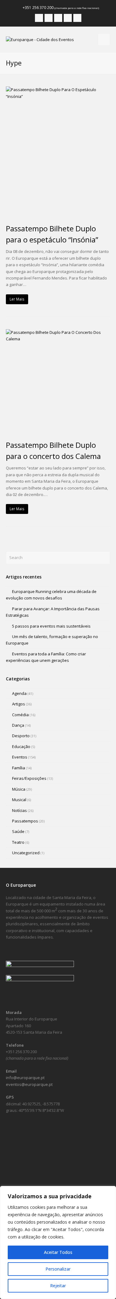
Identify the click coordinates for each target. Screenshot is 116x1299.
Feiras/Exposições (29, 778)
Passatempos (25, 821)
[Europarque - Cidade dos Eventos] (40, 39)
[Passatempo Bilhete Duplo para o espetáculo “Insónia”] (58, 151)
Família (18, 768)
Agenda (19, 693)
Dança (18, 725)
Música (18, 789)
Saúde (18, 831)
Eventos (19, 757)
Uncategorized (26, 852)
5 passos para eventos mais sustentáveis (51, 626)
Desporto (21, 735)
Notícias (19, 810)
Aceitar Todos (58, 1252)
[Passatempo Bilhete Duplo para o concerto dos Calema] (58, 381)
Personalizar (58, 1269)
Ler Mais (17, 299)
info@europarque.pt (25, 1077)
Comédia (20, 714)
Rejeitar (58, 1285)
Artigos (18, 704)
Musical (19, 799)
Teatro (18, 842)
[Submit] (104, 558)
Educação (21, 746)
